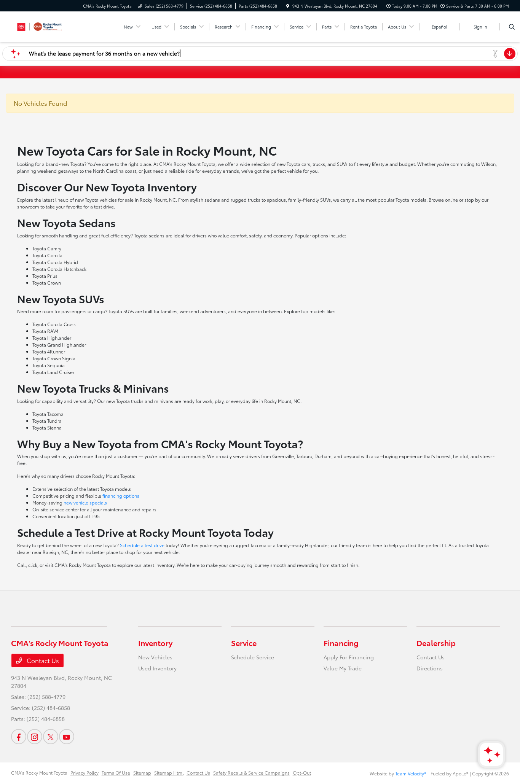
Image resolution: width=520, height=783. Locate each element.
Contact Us (42, 660)
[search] (512, 26)
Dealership (436, 642)
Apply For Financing (349, 657)
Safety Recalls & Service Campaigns (251, 772)
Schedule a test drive (142, 545)
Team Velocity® (410, 773)
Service (244, 642)
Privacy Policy (84, 772)
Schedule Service (252, 657)
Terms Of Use (116, 772)
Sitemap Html (168, 772)
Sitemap (142, 772)
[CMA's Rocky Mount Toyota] (45, 25)
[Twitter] (50, 736)
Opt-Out (302, 772)
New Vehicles (155, 657)
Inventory (155, 642)
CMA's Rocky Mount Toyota (39, 772)
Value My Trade (343, 668)
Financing (341, 642)
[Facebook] (18, 736)
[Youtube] (66, 736)
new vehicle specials (85, 502)
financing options (120, 495)
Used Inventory (157, 668)
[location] (287, 6)
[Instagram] (34, 736)
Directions (429, 668)
